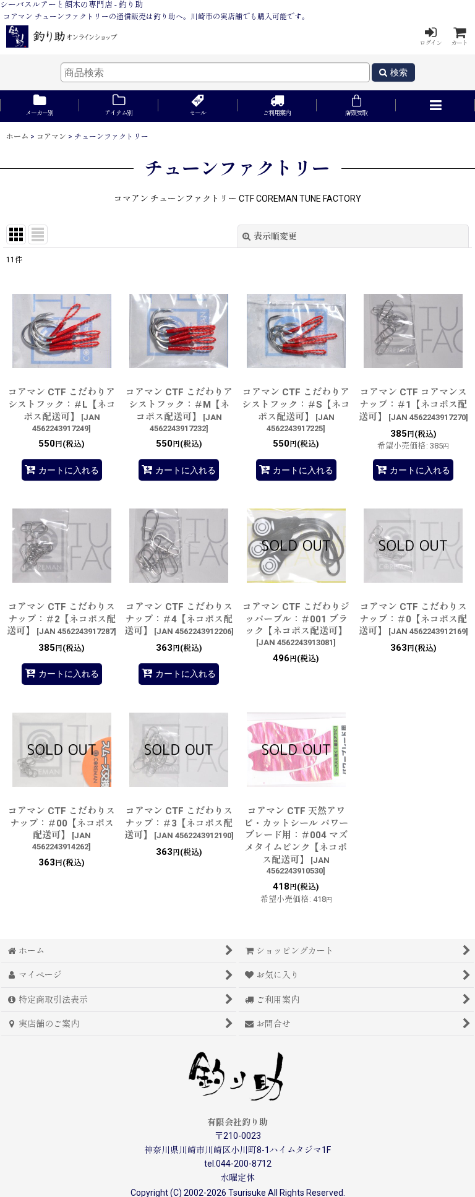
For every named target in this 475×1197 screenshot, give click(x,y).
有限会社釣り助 (237, 1122)
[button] (435, 106)
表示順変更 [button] (275, 236)
